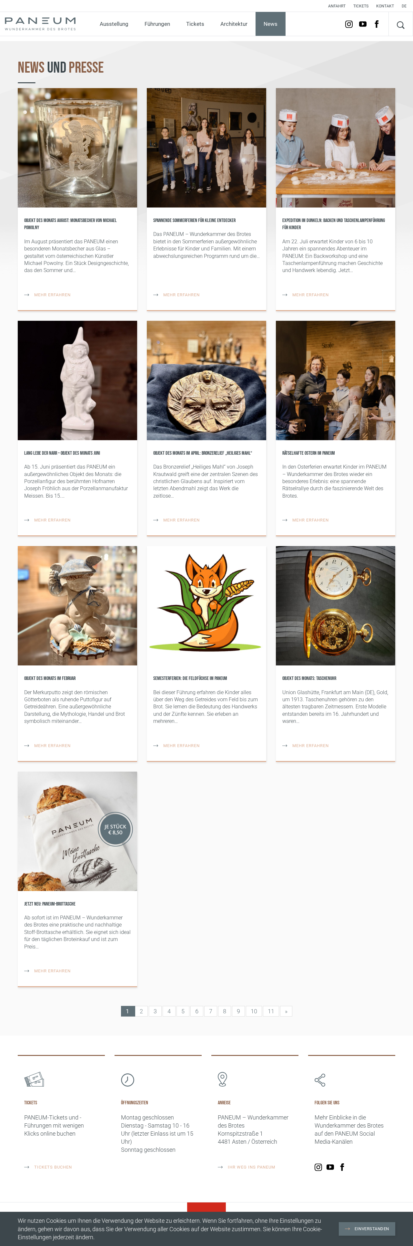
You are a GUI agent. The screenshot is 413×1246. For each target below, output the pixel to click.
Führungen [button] (157, 24)
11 (271, 1011)
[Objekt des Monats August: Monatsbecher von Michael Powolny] (77, 147)
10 (254, 1011)
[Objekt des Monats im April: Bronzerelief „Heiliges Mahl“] (206, 380)
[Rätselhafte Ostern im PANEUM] (335, 380)
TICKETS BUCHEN (52, 1167)
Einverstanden (371, 1228)
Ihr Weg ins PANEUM (251, 1167)
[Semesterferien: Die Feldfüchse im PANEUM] (206, 605)
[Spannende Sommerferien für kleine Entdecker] (206, 147)
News (270, 24)
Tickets (360, 6)
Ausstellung (114, 24)
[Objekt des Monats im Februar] (77, 605)
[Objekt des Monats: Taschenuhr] (335, 605)
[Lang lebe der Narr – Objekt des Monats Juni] (77, 380)
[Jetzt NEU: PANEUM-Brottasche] (77, 830)
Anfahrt (337, 6)
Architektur (233, 24)
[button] (406, 6)
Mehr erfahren (52, 294)
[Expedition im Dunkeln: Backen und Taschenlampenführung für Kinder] (335, 147)
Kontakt (385, 6)
